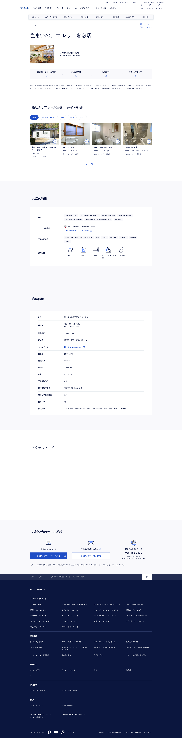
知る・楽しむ (101, 8)
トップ (31, 577)
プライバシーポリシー (114, 732)
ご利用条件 (101, 732)
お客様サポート (86, 8)
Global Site (160, 2)
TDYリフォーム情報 (111, 2)
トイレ (82, 117)
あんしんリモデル (36, 589)
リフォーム (59, 8)
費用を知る (33, 636)
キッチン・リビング (49, 117)
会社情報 (112, 8)
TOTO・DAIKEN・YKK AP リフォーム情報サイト (39, 716)
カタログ (48, 8)
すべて (34, 117)
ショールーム (72, 8)
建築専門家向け (124, 2)
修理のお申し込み (149, 2)
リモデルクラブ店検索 (57, 577)
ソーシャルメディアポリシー (132, 732)
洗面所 (72, 117)
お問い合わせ (136, 2)
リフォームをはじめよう (38, 599)
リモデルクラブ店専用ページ (72, 714)
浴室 (62, 117)
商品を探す (37, 8)
